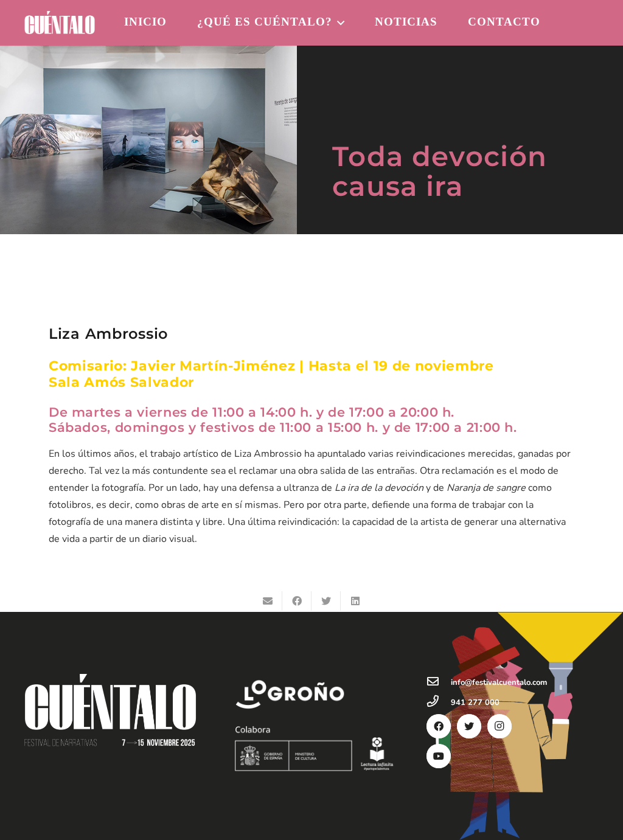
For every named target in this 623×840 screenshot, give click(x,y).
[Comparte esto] (297, 601)
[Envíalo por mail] (267, 601)
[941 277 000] (438, 702)
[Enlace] (59, 22)
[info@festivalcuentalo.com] (438, 682)
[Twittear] (326, 601)
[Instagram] (499, 726)
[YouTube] (438, 756)
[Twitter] (469, 726)
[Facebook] (438, 726)
